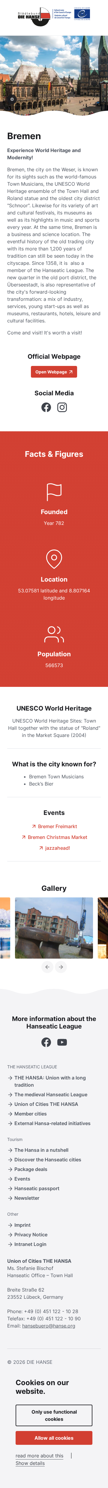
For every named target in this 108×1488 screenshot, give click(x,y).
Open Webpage (51, 371)
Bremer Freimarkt (57, 826)
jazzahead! (57, 848)
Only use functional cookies (54, 1415)
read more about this (39, 1456)
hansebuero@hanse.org (48, 1326)
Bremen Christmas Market (57, 837)
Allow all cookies (54, 1438)
